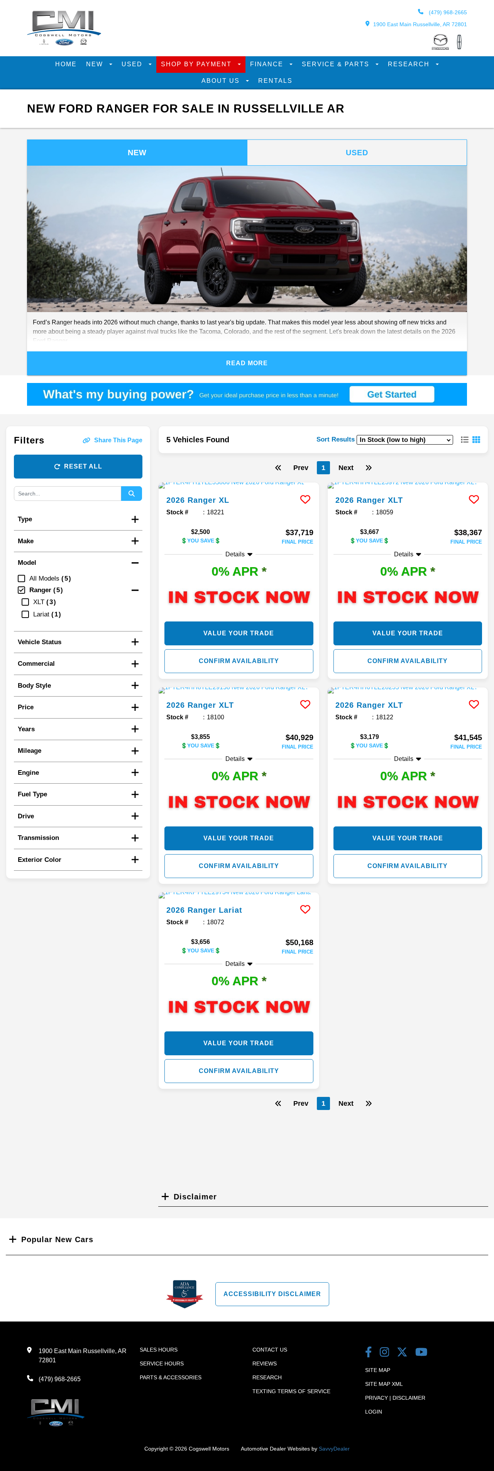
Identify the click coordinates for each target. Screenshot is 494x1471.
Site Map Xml (384, 1384)
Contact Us (269, 1350)
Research (410, 64)
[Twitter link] (402, 1353)
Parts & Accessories (170, 1377)
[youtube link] (421, 1353)
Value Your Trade (238, 633)
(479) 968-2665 (447, 12)
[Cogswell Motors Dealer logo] (64, 43)
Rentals (275, 80)
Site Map (377, 1370)
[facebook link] (368, 1353)
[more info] (239, 485)
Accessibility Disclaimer (272, 1294)
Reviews (264, 1363)
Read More (247, 363)
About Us (221, 80)
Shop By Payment (197, 64)
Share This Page (118, 440)
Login (373, 1412)
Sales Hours (159, 1350)
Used (133, 64)
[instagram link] (384, 1353)
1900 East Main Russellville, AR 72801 (420, 24)
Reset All (83, 466)
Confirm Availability (239, 661)
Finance (268, 64)
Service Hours (162, 1363)
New (95, 64)
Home (66, 64)
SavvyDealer (334, 1449)
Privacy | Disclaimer (395, 1398)
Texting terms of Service (291, 1391)
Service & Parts (337, 64)
